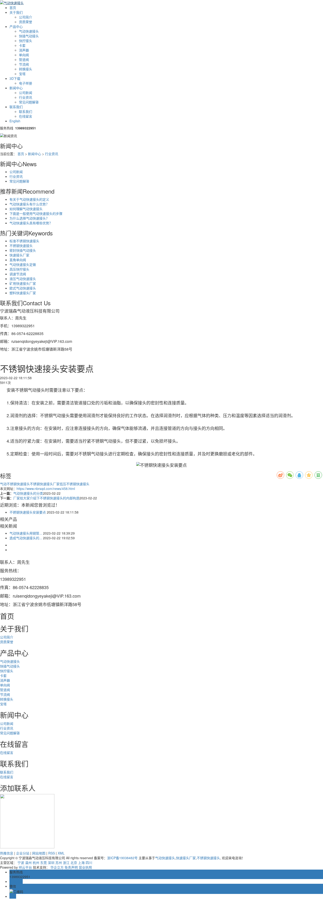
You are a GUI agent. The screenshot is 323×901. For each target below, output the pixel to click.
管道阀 (24, 59)
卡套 (22, 45)
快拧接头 (25, 40)
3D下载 (14, 78)
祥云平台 (25, 867)
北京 (73, 862)
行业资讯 (25, 97)
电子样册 (25, 83)
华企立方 (57, 867)
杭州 (36, 862)
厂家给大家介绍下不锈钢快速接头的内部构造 (46, 498)
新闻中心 (16, 87)
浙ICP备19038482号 (122, 857)
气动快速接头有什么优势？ (29, 204)
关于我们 (16, 12)
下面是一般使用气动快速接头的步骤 (35, 213)
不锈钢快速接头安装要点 (27, 512)
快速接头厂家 (19, 255)
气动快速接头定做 (22, 264)
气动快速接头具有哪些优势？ (30, 223)
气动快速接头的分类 (28, 493)
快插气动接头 (29, 36)
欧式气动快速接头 (22, 288)
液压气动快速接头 (22, 278)
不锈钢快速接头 (21, 245)
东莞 (43, 862)
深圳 (51, 862)
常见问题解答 (29, 102)
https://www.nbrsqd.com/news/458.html (46, 488)
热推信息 (6, 853)
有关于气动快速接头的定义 (29, 199)
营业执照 (85, 867)
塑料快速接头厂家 (22, 292)
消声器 (24, 50)
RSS (51, 853)
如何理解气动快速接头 (26, 208)
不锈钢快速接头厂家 (45, 483)
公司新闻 (25, 92)
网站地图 (38, 853)
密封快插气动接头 (22, 250)
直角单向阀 (17, 259)
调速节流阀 (17, 274)
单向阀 (24, 54)
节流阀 (24, 64)
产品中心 (16, 26)
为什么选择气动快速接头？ (29, 218)
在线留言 (25, 116)
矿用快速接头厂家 (22, 283)
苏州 (58, 862)
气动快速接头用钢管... (25, 533)
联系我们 (16, 106)
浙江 (66, 862)
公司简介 (25, 17)
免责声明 (71, 867)
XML (61, 853)
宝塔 (22, 73)
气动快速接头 (29, 31)
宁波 (20, 862)
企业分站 (22, 853)
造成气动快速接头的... (25, 538)
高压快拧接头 (19, 269)
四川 (89, 862)
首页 (12, 7)
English (14, 121)
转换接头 (25, 69)
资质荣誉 (25, 21)
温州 (28, 862)
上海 (81, 862)
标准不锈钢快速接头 (24, 240)
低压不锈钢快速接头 (74, 483)
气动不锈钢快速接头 (15, 483)
